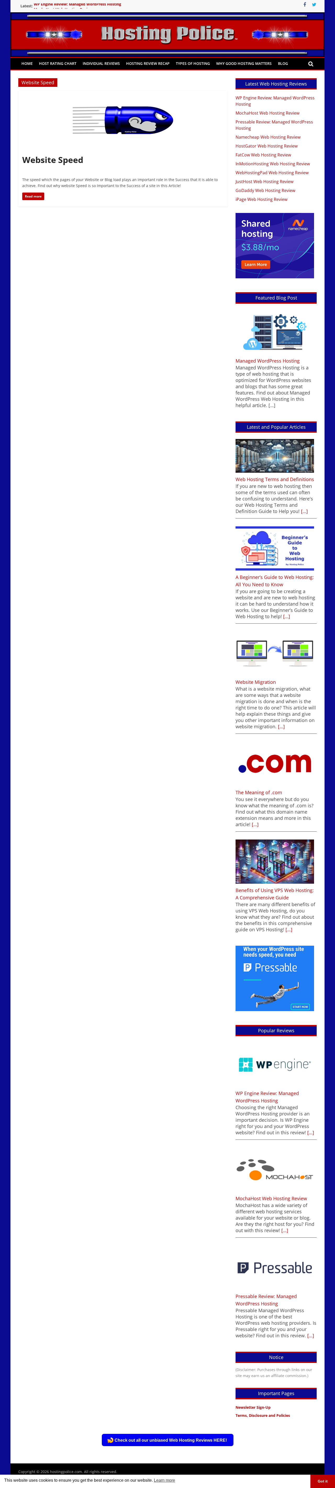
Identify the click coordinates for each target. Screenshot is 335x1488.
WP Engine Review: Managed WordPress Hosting (77, 5)
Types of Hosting (193, 63)
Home (27, 63)
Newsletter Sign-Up (253, 1407)
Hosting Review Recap (148, 63)
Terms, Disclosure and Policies (263, 1415)
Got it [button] (323, 1481)
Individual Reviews (101, 63)
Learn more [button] (164, 1480)
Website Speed (52, 159)
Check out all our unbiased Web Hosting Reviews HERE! (171, 1440)
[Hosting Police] (167, 27)
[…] (304, 511)
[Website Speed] (123, 94)
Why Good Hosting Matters (244, 63)
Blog (283, 63)
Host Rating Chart (57, 63)
